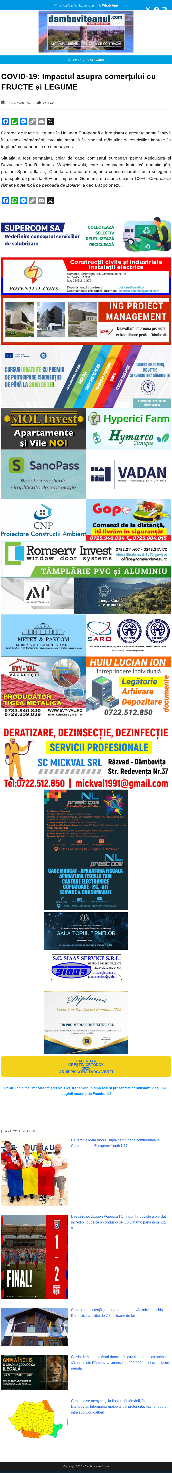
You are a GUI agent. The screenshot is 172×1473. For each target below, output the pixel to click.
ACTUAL (49, 103)
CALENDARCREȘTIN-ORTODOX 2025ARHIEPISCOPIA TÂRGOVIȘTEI (86, 1066)
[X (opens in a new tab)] (148, 9)
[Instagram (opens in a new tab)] (164, 9)
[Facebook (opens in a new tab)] (156, 9)
